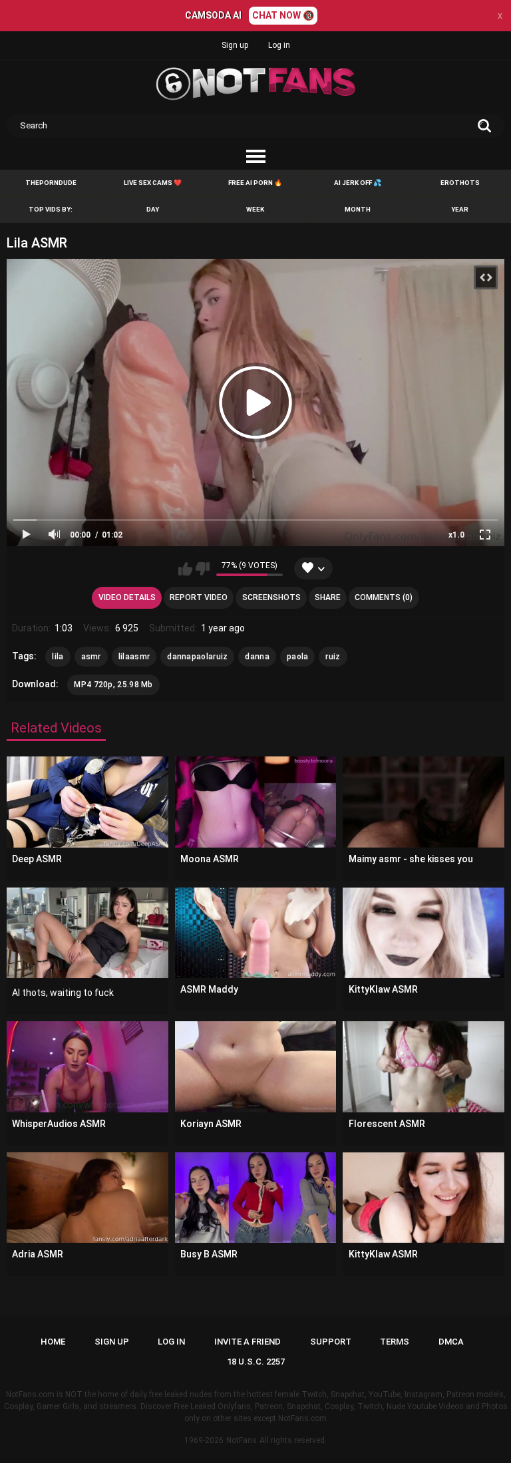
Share (328, 597)
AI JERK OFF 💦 (357, 182)
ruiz (332, 656)
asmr (91, 656)
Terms (394, 1342)
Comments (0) (384, 597)
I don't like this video (203, 568)
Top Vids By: (51, 209)
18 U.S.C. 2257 (256, 1362)
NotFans (241, 1440)
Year (459, 209)
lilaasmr (134, 656)
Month (358, 209)
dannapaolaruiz (197, 656)
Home (53, 1342)
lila (57, 656)
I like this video (185, 568)
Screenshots (271, 597)
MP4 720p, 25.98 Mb (113, 684)
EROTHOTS (460, 182)
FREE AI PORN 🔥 (255, 182)
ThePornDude (51, 182)
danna (257, 656)
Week (255, 209)
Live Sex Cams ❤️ (153, 182)
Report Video (199, 597)
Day (152, 209)
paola (298, 656)
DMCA (451, 1342)
